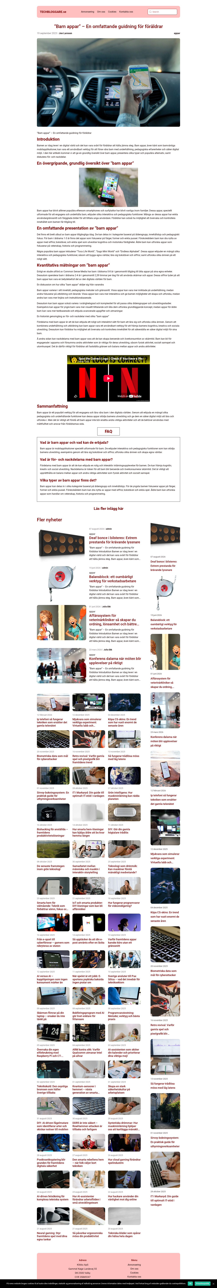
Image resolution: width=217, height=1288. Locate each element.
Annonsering (87, 11)
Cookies (112, 11)
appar (177, 33)
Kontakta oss (126, 11)
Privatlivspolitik (202, 1284)
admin (109, 529)
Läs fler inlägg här (108, 508)
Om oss (101, 11)
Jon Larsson (65, 33)
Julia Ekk (106, 606)
